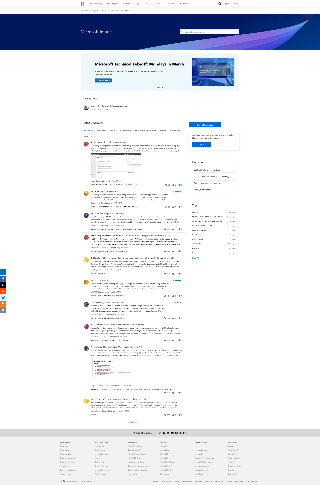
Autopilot (196, 244)
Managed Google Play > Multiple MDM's (108, 302)
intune (195, 212)
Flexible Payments (100, 474)
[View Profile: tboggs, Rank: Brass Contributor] (86, 193)
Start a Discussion (205, 124)
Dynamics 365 (164, 454)
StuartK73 (94, 314)
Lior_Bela (106, 109)
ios (193, 253)
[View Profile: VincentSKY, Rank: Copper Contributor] (86, 326)
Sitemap (155, 481)
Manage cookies (187, 481)
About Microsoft (233, 450)
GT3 (92, 270)
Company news (232, 454)
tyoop (93, 181)
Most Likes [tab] (113, 130)
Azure (196, 446)
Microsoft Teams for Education (137, 454)
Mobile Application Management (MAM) (207, 221)
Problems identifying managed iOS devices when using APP (116, 347)
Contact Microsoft (166, 481)
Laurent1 (94, 225)
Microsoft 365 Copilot (166, 470)
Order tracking (99, 462)
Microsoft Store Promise (102, 470)
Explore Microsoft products (68, 470)
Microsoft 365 (164, 458)
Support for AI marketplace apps (204, 458)
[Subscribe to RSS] (180, 432)
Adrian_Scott (95, 247)
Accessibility (232, 470)
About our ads (239, 481)
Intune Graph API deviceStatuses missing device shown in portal (118, 399)
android (196, 248)
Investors (231, 462)
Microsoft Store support (102, 454)
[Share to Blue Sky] (176, 432)
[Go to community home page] (82, 4)
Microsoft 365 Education (135, 458)
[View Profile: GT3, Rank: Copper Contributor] (86, 259)
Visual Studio (199, 474)
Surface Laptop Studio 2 (67, 454)
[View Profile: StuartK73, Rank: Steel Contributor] (86, 304)
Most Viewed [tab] (140, 130)
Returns (97, 458)
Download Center (100, 450)
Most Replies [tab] (152, 130)
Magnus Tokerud (97, 385)
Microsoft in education (135, 446)
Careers (230, 446)
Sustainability (232, 474)
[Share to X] (168, 432)
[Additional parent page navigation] (102, 10)
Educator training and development (139, 466)
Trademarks (208, 481)
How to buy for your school (136, 462)
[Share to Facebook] (164, 432)
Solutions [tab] (163, 130)
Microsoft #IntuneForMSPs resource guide (109, 105)
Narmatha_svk (96, 411)
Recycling (229, 481)
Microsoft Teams (165, 466)
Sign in (201, 144)
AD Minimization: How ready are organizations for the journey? (118, 324)
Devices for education (134, 450)
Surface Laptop (64, 450)
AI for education (133, 474)
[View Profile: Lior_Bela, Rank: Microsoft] (86, 107)
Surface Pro (63, 446)
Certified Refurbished (101, 466)
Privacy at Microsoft (234, 458)
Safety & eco (219, 481)
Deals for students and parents (137, 470)
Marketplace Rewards (201, 470)
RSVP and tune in (103, 80)
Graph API (196, 235)
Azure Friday (198, 239)
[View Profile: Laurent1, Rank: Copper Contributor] (86, 215)
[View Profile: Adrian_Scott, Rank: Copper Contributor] (86, 237)
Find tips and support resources (207, 183)
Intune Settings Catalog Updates (104, 191)
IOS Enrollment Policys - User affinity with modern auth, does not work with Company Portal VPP (132, 258)
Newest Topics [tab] (101, 130)
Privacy (176, 481)
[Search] (219, 3)
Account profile (99, 446)
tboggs (93, 203)
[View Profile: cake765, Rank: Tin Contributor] (86, 282)
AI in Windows (64, 466)
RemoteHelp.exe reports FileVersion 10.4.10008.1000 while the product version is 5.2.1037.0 (130, 235)
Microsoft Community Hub (89, 11)
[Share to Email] (184, 432)
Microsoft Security (165, 450)
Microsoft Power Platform (167, 462)
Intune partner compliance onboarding (107, 213)
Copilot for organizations (67, 458)
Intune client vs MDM (100, 280)
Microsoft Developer (201, 450)
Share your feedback (202, 189)
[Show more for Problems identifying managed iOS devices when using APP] (171, 389)
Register (227, 3)
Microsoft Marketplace (202, 466)
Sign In (235, 3)
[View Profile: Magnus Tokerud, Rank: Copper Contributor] (86, 348)
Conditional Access (201, 230)
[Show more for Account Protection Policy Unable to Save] (140, 184)
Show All (195, 258)
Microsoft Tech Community (203, 462)
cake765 (94, 292)
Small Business (164, 474)
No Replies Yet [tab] (174, 130)
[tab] (158, 87)
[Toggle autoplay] (162, 87)
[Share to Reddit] (172, 432)
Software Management (202, 226)
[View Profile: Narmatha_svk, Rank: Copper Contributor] (86, 401)
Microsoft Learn (199, 454)
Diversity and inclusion (235, 466)
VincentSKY (95, 336)
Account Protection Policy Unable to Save (108, 142)
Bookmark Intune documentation (207, 170)
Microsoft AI (163, 446)
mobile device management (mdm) (207, 217)
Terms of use (198, 481)
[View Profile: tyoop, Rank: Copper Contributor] (86, 144)
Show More (134, 422)
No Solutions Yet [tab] (126, 130)
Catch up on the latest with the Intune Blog (211, 176)
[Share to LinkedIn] (160, 432)
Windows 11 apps (65, 474)
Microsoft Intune (112, 11)
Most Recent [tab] (88, 130)
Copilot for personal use (67, 462)
